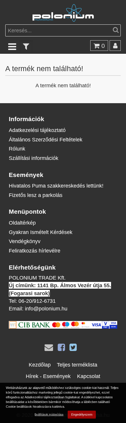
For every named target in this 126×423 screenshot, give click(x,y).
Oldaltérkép (22, 222)
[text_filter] (26, 46)
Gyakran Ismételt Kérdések (40, 232)
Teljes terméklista (77, 364)
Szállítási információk (33, 158)
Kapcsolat (88, 376)
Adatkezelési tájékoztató (37, 130)
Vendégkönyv (24, 241)
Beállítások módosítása (49, 414)
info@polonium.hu (46, 308)
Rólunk (17, 148)
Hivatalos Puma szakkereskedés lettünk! (56, 185)
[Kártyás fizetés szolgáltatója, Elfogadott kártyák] (63, 326)
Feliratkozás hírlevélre (34, 250)
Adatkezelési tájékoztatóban (44, 397)
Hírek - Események (48, 376)
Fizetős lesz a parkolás (35, 195)
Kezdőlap (40, 364)
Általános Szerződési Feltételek (45, 139)
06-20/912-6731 (37, 300)
